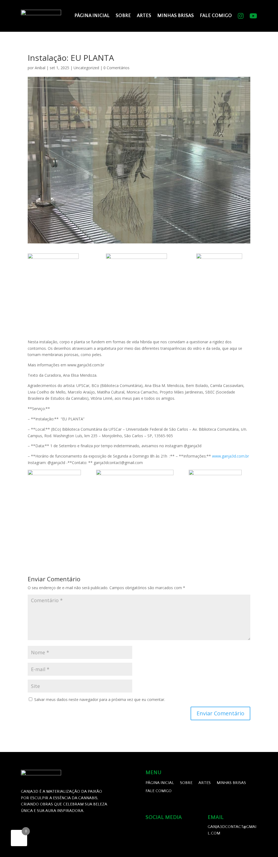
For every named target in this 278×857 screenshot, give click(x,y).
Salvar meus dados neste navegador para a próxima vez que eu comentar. (99, 699)
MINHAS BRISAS (175, 15)
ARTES (144, 15)
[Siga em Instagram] (152, 830)
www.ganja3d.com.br (230, 456)
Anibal (40, 67)
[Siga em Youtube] (167, 830)
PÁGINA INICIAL (92, 15)
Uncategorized (86, 67)
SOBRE (123, 15)
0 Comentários (116, 67)
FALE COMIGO (216, 15)
